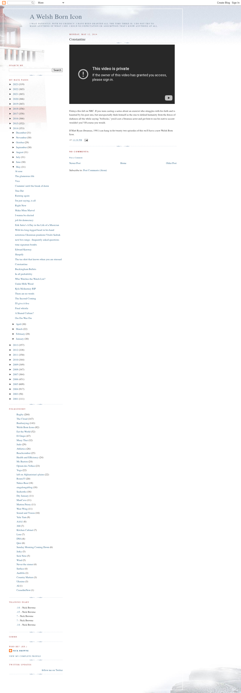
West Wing (22, 508)
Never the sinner (25, 564)
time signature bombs (26, 244)
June (18, 162)
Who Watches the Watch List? (30, 279)
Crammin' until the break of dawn (32, 186)
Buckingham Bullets (25, 269)
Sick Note (22, 555)
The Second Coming (25, 298)
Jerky (19, 551)
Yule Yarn (22, 517)
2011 (16, 354)
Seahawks (22, 491)
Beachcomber (24, 453)
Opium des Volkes (26, 465)
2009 (16, 364)
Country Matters (25, 577)
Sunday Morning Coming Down (33, 547)
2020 (16, 99)
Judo (19, 444)
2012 (16, 349)
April (19, 324)
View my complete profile (25, 656)
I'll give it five (22, 303)
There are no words (24, 293)
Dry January (23, 495)
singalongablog (25, 487)
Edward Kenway (23, 249)
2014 (16, 128)
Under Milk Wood (24, 283)
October (20, 142)
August (20, 152)
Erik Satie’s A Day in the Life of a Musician (37, 225)
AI (18, 585)
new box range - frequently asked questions (37, 239)
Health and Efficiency (28, 457)
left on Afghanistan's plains (30, 474)
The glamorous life (24, 176)
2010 (16, 359)
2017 (16, 113)
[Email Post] (86, 140)
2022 (16, 89)
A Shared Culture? (24, 313)
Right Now (20, 205)
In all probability (23, 274)
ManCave (22, 500)
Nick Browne (21, 650)
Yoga (19, 470)
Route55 (21, 478)
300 (19, 526)
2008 (16, 369)
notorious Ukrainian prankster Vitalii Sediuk (37, 234)
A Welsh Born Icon (56, 16)
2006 (16, 379)
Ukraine (21, 581)
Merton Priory (24, 504)
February (21, 333)
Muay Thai (22, 440)
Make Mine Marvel (25, 210)
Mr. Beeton (22, 461)
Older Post (171, 163)
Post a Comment (75, 157)
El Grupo (21, 436)
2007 (16, 374)
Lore (19, 534)
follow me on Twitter (52, 670)
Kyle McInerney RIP (25, 288)
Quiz (19, 543)
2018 (16, 108)
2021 (16, 94)
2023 (16, 84)
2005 (16, 384)
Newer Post (75, 163)
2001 (16, 398)
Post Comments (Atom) (95, 170)
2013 (16, 345)
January (20, 338)
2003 (16, 394)
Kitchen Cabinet (25, 530)
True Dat (19, 190)
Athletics (21, 448)
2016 (16, 118)
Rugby (20, 414)
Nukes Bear (22, 483)
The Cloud (22, 418)
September (21, 147)
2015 (16, 123)
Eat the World (24, 431)
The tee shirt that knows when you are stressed (38, 259)
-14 (18, 607)
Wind (19, 560)
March (19, 329)
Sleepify (19, 254)
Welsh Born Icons (25, 427)
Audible (21, 573)
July (18, 157)
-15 (18, 612)
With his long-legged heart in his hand (34, 230)
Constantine (21, 264)
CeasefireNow (24, 590)
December (21, 132)
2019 (16, 103)
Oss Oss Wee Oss (23, 318)
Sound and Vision (26, 513)
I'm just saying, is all (25, 200)
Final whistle (21, 308)
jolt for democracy (24, 220)
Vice (17, 181)
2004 (16, 389)
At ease (18, 171)
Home (123, 163)
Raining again (22, 195)
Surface (20, 568)
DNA (19, 538)
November (21, 137)
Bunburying (23, 423)
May (18, 166)
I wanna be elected (24, 215)
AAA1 (20, 521)
